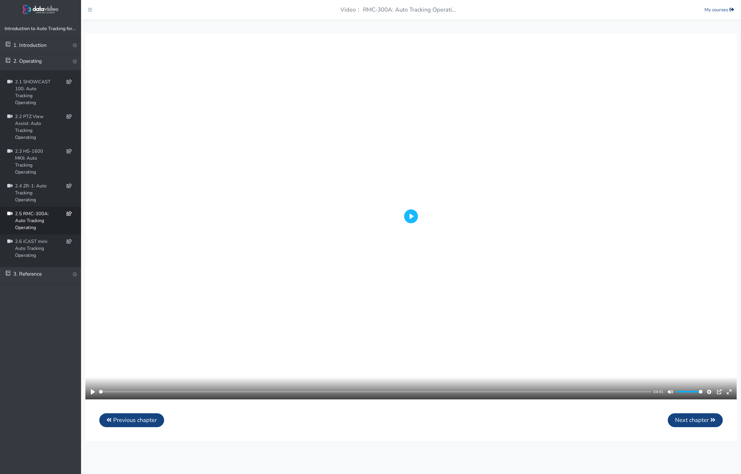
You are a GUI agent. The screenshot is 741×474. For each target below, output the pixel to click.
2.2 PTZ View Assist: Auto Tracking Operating (29, 127)
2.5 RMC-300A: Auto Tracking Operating (32, 221)
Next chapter (692, 420)
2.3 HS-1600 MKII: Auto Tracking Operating (29, 162)
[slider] (375, 391)
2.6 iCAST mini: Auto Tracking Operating (31, 249)
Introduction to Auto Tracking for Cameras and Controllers (40, 28)
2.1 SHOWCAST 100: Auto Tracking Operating (33, 92)
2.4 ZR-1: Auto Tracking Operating (31, 193)
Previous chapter (134, 420)
